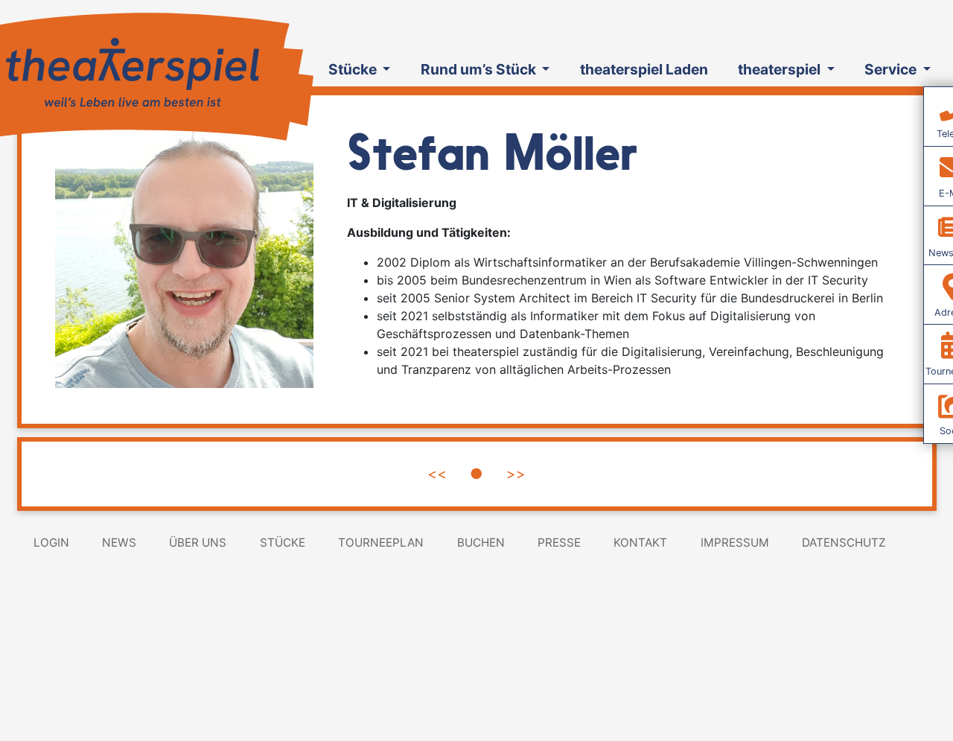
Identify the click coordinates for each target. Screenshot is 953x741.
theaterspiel (780, 69)
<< (437, 474)
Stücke (354, 69)
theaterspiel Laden (644, 69)
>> (516, 474)
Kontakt (640, 542)
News (119, 542)
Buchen (481, 542)
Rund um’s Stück (480, 69)
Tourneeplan (381, 542)
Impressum (735, 542)
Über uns (197, 542)
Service (891, 69)
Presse (559, 542)
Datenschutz (844, 542)
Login (51, 542)
